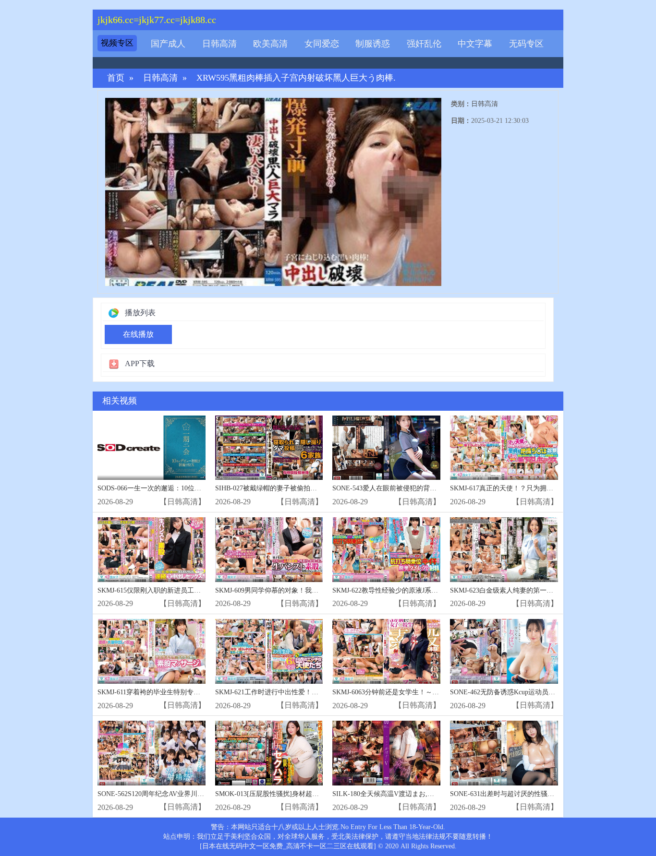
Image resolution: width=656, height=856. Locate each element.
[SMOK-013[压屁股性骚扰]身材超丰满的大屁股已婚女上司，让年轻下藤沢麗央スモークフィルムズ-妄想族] (269, 753)
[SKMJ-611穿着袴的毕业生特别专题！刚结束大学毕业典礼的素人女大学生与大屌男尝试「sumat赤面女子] (151, 651)
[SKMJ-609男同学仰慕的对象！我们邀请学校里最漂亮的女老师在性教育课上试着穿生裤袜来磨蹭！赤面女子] (269, 549)
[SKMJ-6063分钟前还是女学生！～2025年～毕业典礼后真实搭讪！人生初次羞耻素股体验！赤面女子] (386, 651)
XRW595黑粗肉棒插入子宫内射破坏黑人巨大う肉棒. (296, 78)
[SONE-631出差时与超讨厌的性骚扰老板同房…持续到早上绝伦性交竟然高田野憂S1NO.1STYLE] (504, 753)
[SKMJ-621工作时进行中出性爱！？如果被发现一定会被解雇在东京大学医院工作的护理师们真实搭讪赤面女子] (269, 651)
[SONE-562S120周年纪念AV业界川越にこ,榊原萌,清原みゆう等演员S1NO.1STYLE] (151, 753)
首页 (115, 78)
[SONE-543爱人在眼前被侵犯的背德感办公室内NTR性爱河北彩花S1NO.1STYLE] (386, 448)
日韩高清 (219, 43)
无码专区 (526, 43)
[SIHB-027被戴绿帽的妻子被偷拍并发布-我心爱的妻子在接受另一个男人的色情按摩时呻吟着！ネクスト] (269, 448)
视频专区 (117, 43)
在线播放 (138, 334)
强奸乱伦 (424, 43)
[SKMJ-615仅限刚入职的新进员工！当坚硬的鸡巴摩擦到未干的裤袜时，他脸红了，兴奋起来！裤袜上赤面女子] (151, 549)
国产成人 (168, 43)
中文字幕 (475, 43)
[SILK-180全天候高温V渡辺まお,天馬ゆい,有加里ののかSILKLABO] (386, 753)
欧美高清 (270, 43)
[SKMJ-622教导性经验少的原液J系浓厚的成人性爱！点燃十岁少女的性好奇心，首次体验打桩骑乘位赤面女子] (386, 549)
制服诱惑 (372, 43)
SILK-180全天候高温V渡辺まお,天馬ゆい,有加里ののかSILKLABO (431, 793)
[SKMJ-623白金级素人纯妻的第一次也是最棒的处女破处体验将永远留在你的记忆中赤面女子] (504, 549)
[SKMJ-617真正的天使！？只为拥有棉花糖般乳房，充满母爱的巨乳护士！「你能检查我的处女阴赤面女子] (504, 448)
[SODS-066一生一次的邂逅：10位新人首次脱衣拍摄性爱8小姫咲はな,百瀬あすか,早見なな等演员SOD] (151, 448)
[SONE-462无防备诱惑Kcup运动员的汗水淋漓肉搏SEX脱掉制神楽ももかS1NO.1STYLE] (504, 651)
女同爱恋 (321, 43)
